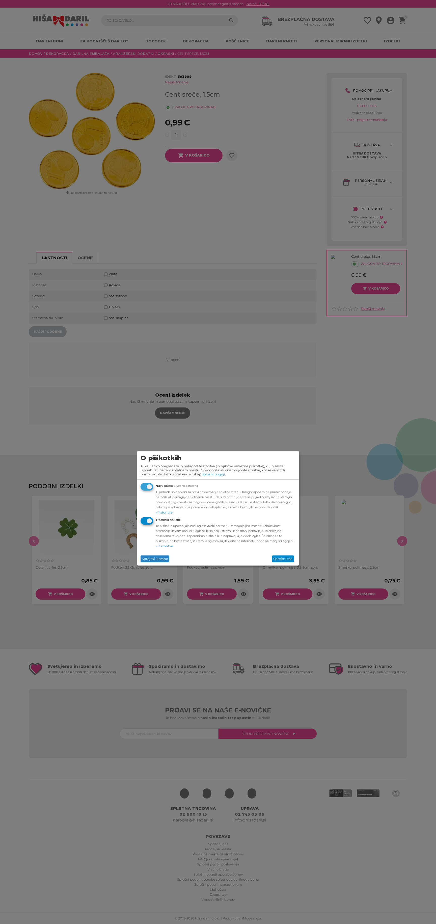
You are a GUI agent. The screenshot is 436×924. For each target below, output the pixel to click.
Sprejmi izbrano (155, 559)
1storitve (164, 512)
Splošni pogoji (213, 474)
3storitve (164, 546)
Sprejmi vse (282, 559)
